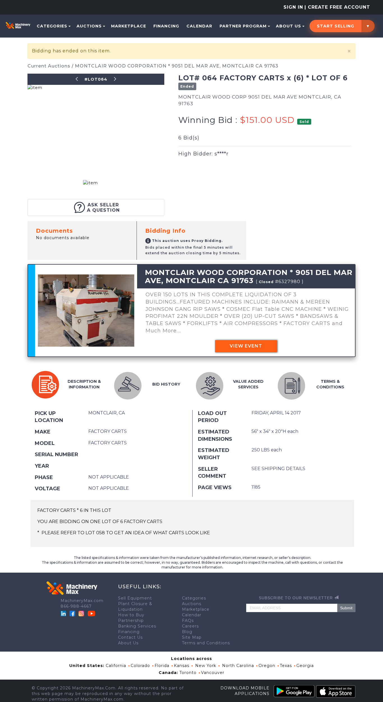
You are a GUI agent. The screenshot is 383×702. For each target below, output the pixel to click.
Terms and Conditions (206, 642)
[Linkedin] (64, 613)
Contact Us (130, 637)
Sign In (293, 7)
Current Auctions (49, 66)
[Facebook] (72, 613)
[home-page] (18, 25)
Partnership (131, 620)
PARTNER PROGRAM (243, 26)
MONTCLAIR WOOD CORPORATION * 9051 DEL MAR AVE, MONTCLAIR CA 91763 (176, 66)
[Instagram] (82, 613)
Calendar (199, 26)
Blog (187, 631)
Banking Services (137, 626)
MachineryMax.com (82, 600)
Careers (190, 626)
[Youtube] (91, 613)
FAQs (188, 620)
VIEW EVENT (246, 346)
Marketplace (128, 26)
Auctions (89, 26)
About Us (288, 26)
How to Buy (131, 614)
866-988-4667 (76, 606)
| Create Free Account (337, 7)
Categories (52, 26)
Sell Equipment (135, 598)
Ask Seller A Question (103, 207)
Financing (166, 26)
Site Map (192, 637)
